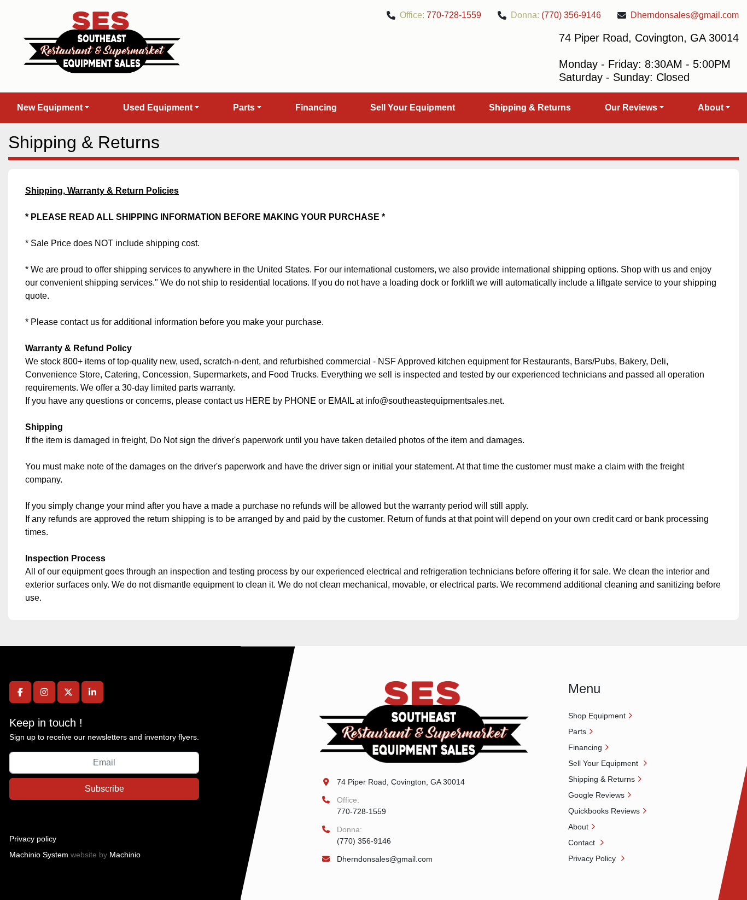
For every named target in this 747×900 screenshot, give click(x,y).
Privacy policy (32, 838)
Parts (244, 107)
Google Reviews (596, 795)
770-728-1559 (454, 15)
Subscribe (104, 788)
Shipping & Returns (530, 107)
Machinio (125, 854)
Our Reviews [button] (631, 107)
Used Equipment (157, 107)
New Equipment (50, 107)
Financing (316, 107)
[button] (53, 107)
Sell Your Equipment (412, 107)
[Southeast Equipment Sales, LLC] (424, 721)
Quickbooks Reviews (604, 810)
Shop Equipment (597, 715)
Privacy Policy (593, 858)
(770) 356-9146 (571, 15)
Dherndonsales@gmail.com (685, 15)
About (710, 107)
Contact (582, 842)
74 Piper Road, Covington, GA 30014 (401, 781)
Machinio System (38, 854)
